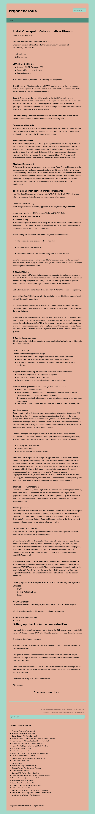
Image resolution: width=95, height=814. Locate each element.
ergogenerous (23, 11)
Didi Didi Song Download (20, 751)
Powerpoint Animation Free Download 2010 (26, 785)
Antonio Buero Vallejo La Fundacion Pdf (25, 778)
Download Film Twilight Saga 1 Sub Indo (25, 773)
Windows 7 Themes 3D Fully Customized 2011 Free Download (63, 712)
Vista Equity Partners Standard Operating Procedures (30, 753)
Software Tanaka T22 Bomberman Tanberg (26, 768)
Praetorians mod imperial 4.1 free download (38, 543)
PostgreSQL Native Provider (21, 748)
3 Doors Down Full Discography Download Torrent (28, 758)
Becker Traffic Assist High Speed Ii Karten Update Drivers (31, 792)
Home (11, 20)
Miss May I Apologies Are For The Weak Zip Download (30, 790)
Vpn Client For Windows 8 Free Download (26, 795)
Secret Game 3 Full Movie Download (24, 736)
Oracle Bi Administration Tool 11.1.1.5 (25, 756)
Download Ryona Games (20, 770)
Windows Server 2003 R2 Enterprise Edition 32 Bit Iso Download (33, 738)
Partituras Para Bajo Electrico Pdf (23, 731)
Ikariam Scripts (17, 763)
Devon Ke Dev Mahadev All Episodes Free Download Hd (31, 775)
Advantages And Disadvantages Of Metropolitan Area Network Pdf (62, 709)
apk (61, 178)
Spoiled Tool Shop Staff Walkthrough (24, 765)
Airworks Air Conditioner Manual (22, 780)
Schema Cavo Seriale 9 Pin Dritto (23, 733)
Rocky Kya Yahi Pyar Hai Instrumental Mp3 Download (30, 746)
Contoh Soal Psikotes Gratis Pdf (23, 783)
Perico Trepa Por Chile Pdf (21, 788)
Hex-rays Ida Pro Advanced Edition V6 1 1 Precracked (30, 741)
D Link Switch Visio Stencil (21, 760)
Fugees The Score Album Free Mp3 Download (27, 743)
